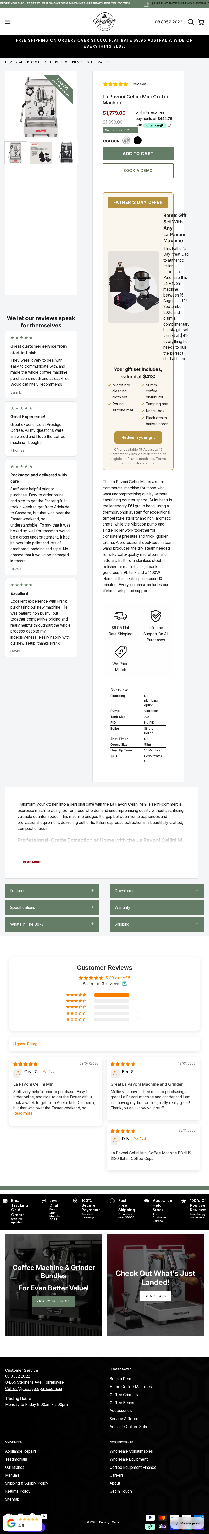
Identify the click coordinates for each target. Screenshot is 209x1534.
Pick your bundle (53, 1301)
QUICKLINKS (13, 1441)
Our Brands (14, 1467)
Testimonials (16, 1459)
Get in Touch (121, 1491)
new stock (155, 1296)
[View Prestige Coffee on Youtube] (44, 1516)
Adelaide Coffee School (130, 1426)
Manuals (12, 1475)
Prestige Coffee (121, 1369)
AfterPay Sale (31, 62)
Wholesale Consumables (131, 1451)
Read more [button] (23, 1113)
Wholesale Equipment (129, 1459)
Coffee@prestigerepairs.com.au (33, 1388)
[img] (25, 1064)
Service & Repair (124, 1418)
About (115, 1483)
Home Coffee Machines (131, 1386)
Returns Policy (18, 1491)
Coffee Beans (122, 1402)
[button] (190, 21)
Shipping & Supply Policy (26, 1483)
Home (9, 62)
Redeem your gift (138, 437)
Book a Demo (138, 170)
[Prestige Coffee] (104, 22)
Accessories (121, 1410)
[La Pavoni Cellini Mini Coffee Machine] (15, 152)
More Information (121, 1441)
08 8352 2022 (168, 21)
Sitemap (12, 1499)
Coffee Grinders (124, 1394)
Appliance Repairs (21, 1451)
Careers (117, 1475)
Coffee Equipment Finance (133, 1467)
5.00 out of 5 (118, 977)
